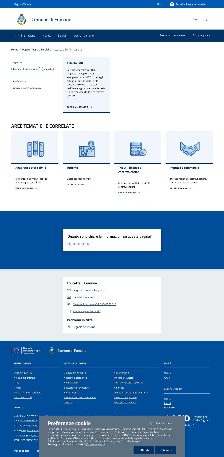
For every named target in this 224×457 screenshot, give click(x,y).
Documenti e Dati (23, 397)
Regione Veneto (22, 4)
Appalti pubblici (71, 392)
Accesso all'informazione (172, 35)
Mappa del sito (21, 451)
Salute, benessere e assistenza (80, 397)
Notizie (167, 373)
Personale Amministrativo (27, 392)
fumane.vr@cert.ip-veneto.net (34, 435)
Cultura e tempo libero (125, 397)
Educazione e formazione (77, 388)
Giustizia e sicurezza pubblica (128, 383)
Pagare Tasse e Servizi (35, 49)
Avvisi (167, 378)
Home (14, 49)
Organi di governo (23, 373)
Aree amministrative (24, 378)
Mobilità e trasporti (124, 378)
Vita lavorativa (121, 373)
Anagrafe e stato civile (75, 378)
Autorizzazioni (71, 383)
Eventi (167, 403)
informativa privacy (95, 444)
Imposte (47, 69)
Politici (17, 388)
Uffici (16, 383)
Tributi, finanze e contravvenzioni (131, 392)
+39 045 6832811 (27, 420)
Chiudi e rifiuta (165, 423)
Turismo (68, 402)
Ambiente (119, 388)
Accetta (169, 450)
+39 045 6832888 (27, 425)
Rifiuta (147, 450)
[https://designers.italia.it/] (187, 418)
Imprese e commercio (125, 402)
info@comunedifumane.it (34, 430)
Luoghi (167, 398)
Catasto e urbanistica (75, 373)
